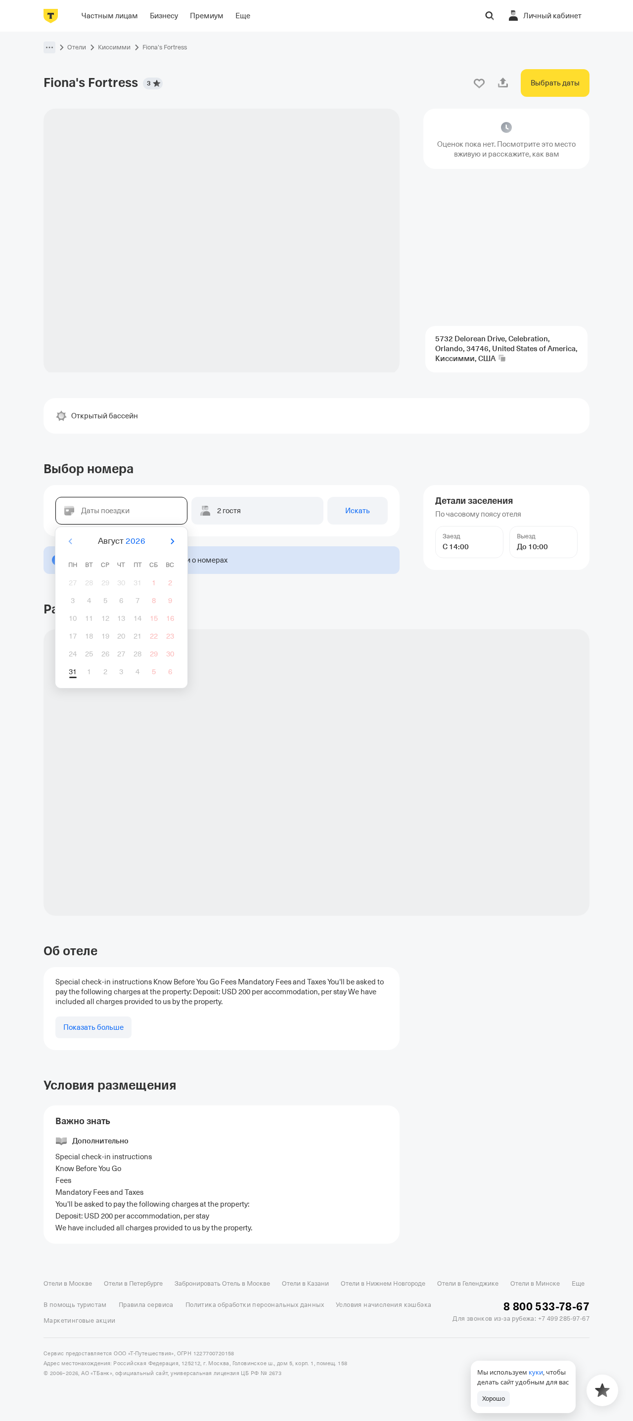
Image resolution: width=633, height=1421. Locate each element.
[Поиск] (489, 16)
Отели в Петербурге (133, 1283)
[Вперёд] (172, 541)
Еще (578, 1283)
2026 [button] (135, 541)
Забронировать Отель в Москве (222, 1283)
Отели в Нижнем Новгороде (383, 1283)
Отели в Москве (68, 1283)
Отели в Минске (535, 1283)
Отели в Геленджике (467, 1283)
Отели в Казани (305, 1283)
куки (536, 1372)
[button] (49, 47)
